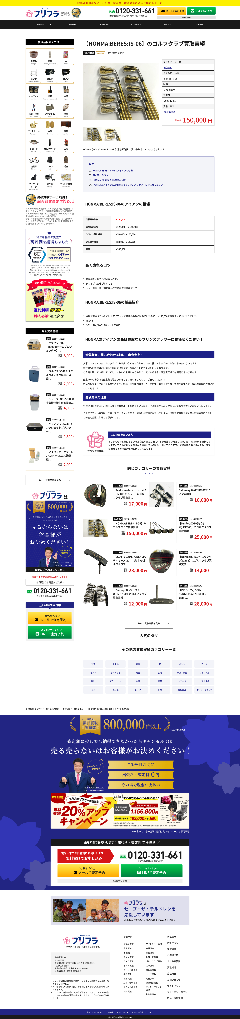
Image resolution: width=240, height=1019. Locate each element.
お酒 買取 (127, 978)
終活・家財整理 (175, 998)
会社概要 (199, 24)
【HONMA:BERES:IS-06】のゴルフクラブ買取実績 (129, 525)
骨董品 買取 (128, 944)
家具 (160, 681)
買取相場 (171, 967)
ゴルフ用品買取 (52, 708)
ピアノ (93, 672)
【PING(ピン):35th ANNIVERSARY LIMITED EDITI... (192, 593)
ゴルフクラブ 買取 (154, 961)
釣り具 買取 (151, 994)
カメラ (204, 663)
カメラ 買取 (128, 961)
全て (93, 663)
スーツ (138, 689)
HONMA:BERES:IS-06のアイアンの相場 (113, 170)
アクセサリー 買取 (154, 944)
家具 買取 (150, 952)
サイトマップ (174, 985)
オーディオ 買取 (130, 969)
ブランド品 (204, 672)
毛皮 (160, 689)
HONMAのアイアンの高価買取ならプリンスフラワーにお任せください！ (129, 184)
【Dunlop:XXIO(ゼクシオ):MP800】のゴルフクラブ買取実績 (195, 527)
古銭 (138, 681)
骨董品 (115, 663)
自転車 (115, 689)
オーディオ (115, 672)
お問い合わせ (174, 979)
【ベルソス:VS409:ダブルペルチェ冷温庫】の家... (59, 374)
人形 (93, 689)
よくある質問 (136, 24)
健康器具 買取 (152, 982)
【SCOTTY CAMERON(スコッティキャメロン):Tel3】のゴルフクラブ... (130, 560)
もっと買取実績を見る (50, 480)
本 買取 (126, 952)
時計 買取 (127, 991)
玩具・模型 (182, 672)
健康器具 (182, 689)
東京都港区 (169, 111)
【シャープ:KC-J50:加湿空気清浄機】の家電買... (60, 400)
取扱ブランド (174, 943)
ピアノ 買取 (128, 965)
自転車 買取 (151, 969)
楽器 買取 (127, 974)
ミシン (182, 663)
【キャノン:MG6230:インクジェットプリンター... (59, 427)
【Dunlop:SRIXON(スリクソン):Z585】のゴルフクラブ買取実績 (195, 560)
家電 (48, 339)
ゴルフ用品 (89, 53)
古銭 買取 (150, 948)
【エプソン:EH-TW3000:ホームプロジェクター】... (59, 346)
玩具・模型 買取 (130, 982)
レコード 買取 (152, 957)
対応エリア (172, 936)
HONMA (100, 53)
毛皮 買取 (150, 978)
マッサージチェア (204, 689)
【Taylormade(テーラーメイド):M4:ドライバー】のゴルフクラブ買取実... (129, 493)
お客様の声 (104, 24)
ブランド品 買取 (130, 987)
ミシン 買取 (128, 957)
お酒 (160, 672)
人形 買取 (150, 965)
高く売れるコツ (100, 175)
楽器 (138, 672)
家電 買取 (127, 948)
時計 (93, 681)
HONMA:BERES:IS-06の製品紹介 (109, 180)
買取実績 (72, 24)
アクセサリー (116, 681)
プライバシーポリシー (178, 991)
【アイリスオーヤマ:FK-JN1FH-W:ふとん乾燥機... (60, 455)
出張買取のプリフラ (34, 708)
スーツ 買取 (151, 974)
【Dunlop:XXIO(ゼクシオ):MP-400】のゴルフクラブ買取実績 (130, 593)
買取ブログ (167, 24)
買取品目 (40, 24)
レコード (182, 681)
